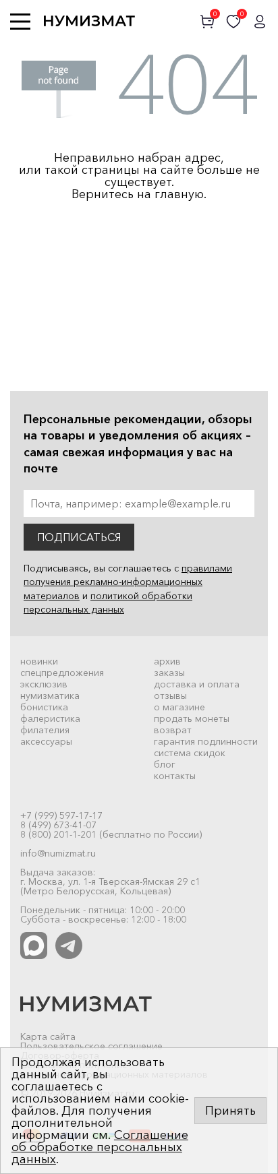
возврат (173, 730)
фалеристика (50, 718)
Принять (230, 1110)
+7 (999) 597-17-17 (61, 815)
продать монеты (191, 718)
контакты (175, 776)
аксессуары (46, 741)
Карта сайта (48, 1036)
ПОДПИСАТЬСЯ (79, 537)
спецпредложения (62, 673)
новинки (39, 661)
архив (167, 661)
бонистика (44, 707)
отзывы (170, 695)
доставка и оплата (197, 684)
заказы (169, 673)
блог (164, 764)
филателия (45, 730)
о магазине (179, 707)
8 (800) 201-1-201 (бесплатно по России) (111, 834)
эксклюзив (43, 684)
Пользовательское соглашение (91, 1046)
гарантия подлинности (206, 741)
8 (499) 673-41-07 (58, 825)
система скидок (189, 753)
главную (179, 194)
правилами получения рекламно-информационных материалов (128, 582)
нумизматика (50, 695)
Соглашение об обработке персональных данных (99, 1147)
